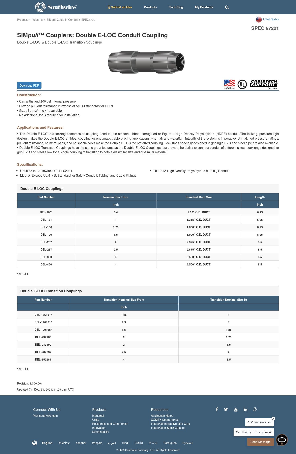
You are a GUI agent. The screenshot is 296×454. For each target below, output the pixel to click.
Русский (188, 443)
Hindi (125, 443)
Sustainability (100, 432)
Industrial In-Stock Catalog (168, 428)
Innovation (99, 428)
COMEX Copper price (165, 420)
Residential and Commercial (110, 424)
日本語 (139, 443)
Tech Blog (176, 7)
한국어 (153, 443)
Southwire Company (136, 450)
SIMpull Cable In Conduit (62, 20)
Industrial (37, 20)
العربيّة (112, 443)
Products (22, 20)
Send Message (260, 442)
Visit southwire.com (45, 416)
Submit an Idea (121, 7)
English (47, 443)
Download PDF (29, 85)
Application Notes (162, 416)
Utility (95, 420)
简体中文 (64, 443)
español (81, 443)
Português (170, 443)
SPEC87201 (89, 20)
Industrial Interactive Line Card (170, 424)
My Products (204, 7)
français (97, 443)
